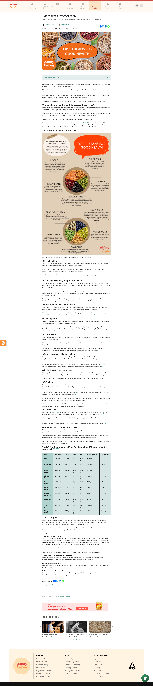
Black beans (46, 313)
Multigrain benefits (72, 670)
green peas (55, 412)
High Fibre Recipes (43, 670)
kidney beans (102, 90)
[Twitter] (103, 26)
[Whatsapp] (108, 26)
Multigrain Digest (53, 597)
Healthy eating (71, 668)
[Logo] (21, 665)
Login (96, 659)
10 (105, 378)
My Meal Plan (86, 123)
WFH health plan (71, 673)
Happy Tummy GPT (44, 665)
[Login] (141, 5)
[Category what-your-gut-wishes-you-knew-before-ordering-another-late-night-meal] (52, 627)
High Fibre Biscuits (43, 676)
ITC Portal (97, 670)
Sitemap (97, 668)
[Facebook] (100, 26)
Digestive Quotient (43, 659)
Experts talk (41, 668)
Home (44, 597)
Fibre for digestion (72, 662)
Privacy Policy (99, 676)
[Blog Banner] (76, 606)
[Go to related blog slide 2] (76, 639)
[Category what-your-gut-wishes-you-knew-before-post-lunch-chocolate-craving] (76, 627)
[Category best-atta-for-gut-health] (100, 627)
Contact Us (98, 665)
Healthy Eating (65, 597)
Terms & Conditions (101, 673)
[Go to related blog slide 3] (79, 639)
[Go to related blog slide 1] (73, 639)
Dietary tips (69, 659)
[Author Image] (43, 25)
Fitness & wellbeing (72, 665)
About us (97, 662)
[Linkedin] (106, 26)
